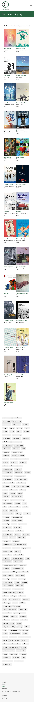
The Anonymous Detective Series (12, 644)
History (18, 534)
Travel (5, 654)
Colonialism (19, 472)
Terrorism (26, 640)
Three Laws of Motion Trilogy (11, 647)
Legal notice (4, 695)
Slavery (5, 633)
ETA (20, 493)
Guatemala (17, 527)
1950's (27, 428)
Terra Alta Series (15, 640)
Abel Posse (6, 211)
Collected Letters (8, 472)
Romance (6, 620)
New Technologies (8, 585)
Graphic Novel (7, 527)
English (3, 686)
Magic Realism (18, 561)
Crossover (6, 486)
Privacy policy (5, 697)
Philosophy (26, 599)
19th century (7, 435)
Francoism (6, 520)
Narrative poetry (8, 582)
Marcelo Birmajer (21, 184)
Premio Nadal (23, 609)
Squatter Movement (25, 637)
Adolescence (17, 438)
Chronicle (13, 466)
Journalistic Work (8, 551)
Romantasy (15, 620)
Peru (5, 599)
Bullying (6, 462)
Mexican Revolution (18, 568)
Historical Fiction (8, 534)
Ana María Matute (8, 347)
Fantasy (19, 513)
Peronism (22, 596)
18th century (17, 424)
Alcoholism (7, 442)
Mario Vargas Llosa (21, 320)
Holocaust (26, 534)
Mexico (6, 572)
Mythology (22, 579)
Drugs (5, 493)
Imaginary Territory (21, 544)
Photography (7, 603)
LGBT (18, 551)
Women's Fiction (8, 661)
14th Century (18, 418)
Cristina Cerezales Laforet (23, 103)
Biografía (22, 455)
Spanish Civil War (16, 633)
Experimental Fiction (15, 507)
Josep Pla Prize (26, 548)
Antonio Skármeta (8, 184)
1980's (19, 431)
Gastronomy (23, 524)
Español (4, 682)
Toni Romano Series (9, 650)
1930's (12, 428)
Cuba (14, 486)
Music (14, 579)
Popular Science (8, 606)
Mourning (6, 579)
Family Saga (14, 510)
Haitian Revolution (8, 531)
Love (28, 558)
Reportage (14, 616)
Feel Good (27, 513)
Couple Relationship (9, 483)
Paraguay (14, 596)
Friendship (6, 524)
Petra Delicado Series (15, 599)
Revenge (23, 616)
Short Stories (25, 630)
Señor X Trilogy (13, 630)
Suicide (6, 640)
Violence (17, 657)
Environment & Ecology (18, 500)
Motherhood (20, 575)
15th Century (7, 421)
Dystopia (13, 493)
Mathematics (23, 565)
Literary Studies (19, 555)
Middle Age (14, 572)
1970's (12, 431)
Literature (6, 558)
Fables (25, 507)
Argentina (16, 448)
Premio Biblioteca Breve (10, 609)
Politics (22, 603)
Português (4, 688)
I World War (22, 537)
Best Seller (6, 455)
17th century (7, 424)
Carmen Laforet (20, 347)
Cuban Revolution (24, 486)
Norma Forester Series (9, 592)
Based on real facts (17, 452)
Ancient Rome (19, 445)
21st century (7, 438)
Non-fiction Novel (18, 589)
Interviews (16, 548)
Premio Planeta (7, 613)
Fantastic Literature (8, 513)
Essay (25, 503)
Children (23, 462)
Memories (6, 568)
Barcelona (6, 452)
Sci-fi (19, 623)
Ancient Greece (8, 445)
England (6, 500)
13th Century (7, 418)
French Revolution (17, 520)
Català (3, 684)
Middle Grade (25, 572)
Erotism (18, 503)
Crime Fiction (21, 483)
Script (21, 626)
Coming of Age (8, 476)
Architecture (7, 448)
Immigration (7, 548)
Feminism (6, 517)
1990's (27, 431)
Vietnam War (7, 657)
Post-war (18, 606)
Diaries (5, 490)
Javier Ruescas (7, 48)
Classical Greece (8, 469)
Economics (6, 496)
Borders (6, 459)
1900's (26, 424)
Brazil (13, 459)
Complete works (8, 479)
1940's (20, 428)
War (24, 657)
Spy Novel (13, 637)
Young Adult (19, 661)
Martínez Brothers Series (10, 565)
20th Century (17, 435)
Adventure (26, 438)
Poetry (15, 603)
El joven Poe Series (17, 496)
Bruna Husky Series (23, 459)
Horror (5, 537)
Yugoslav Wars (7, 664)
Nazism (25, 582)
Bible (14, 455)
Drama (23, 490)
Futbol (14, 524)
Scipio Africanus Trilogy (10, 626)
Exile (5, 507)
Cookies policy (5, 698)
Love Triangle (7, 561)
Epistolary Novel (8, 503)
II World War (7, 541)
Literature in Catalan (18, 558)
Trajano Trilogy (21, 650)
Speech (25, 633)
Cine (21, 466)
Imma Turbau (7, 239)
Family (5, 510)
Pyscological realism (20, 613)
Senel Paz (18, 211)
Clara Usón (7, 75)
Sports (5, 637)
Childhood (14, 462)
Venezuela (23, 654)
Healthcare (20, 531)
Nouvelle (21, 592)
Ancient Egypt (17, 442)
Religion (6, 616)
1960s (5, 431)
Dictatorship (14, 490)
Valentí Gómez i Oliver (22, 293)
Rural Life (24, 620)
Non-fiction (7, 589)
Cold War (18, 469)
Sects (27, 626)
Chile (5, 466)
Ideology (17, 541)
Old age (6, 596)
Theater (26, 644)
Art (24, 448)
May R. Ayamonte (21, 75)
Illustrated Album (8, 544)
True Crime (14, 654)
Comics (28, 472)
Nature (17, 582)
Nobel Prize (20, 585)
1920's (5, 428)
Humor (13, 537)
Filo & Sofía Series (17, 517)
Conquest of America (21, 479)
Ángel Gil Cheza (20, 48)
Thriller (24, 647)
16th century (18, 421)
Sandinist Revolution (9, 623)
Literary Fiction (7, 555)
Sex (5, 630)
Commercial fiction (20, 476)
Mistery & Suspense (8, 575)
